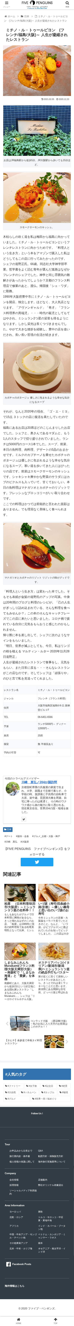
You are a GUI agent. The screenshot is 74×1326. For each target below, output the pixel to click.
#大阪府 (24, 841)
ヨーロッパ (15, 1211)
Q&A (40, 1150)
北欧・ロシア (16, 1217)
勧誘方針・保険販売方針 (50, 1156)
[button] (66, 706)
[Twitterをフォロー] (23, 819)
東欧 (40, 1211)
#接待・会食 (22, 836)
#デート (8, 836)
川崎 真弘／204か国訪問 (39, 782)
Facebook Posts (21, 1264)
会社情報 (14, 1179)
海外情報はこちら (14, 1285)
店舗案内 (42, 1179)
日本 (8, 829)
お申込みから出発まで (20, 1150)
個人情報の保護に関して (22, 1161)
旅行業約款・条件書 (19, 1156)
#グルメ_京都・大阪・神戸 (46, 836)
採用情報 (14, 1185)
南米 (40, 1243)
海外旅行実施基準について (51, 1161)
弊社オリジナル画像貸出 (50, 1185)
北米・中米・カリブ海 (20, 1248)
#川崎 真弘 (10, 841)
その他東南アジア (18, 1243)
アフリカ (14, 1226)
